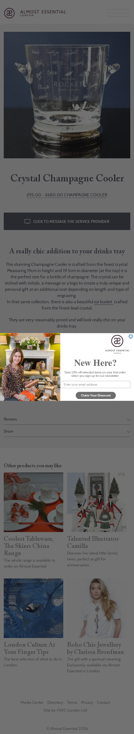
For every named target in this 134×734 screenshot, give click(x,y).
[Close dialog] (130, 336)
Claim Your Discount (96, 395)
